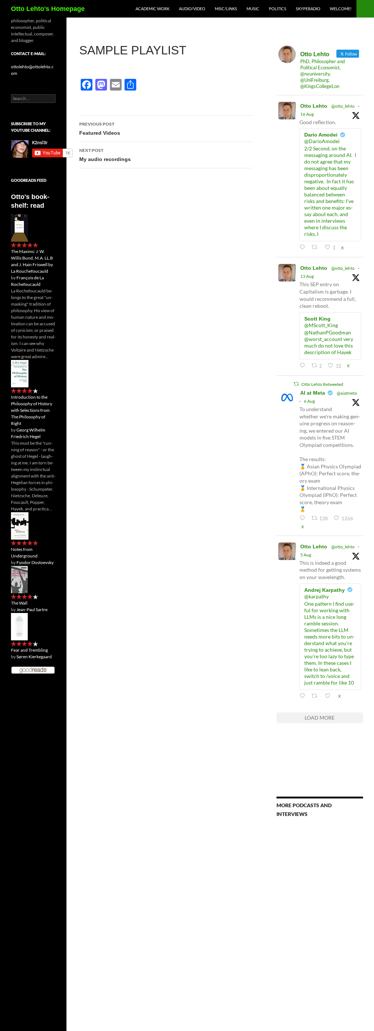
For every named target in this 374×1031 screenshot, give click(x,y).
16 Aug (307, 114)
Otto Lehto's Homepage (48, 8)
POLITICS (277, 8)
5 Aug (305, 554)
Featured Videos (99, 128)
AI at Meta (312, 393)
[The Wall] (19, 579)
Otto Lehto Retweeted (322, 384)
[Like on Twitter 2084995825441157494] (329, 696)
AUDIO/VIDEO (192, 8)
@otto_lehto (343, 106)
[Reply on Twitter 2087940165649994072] (304, 365)
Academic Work (152, 8)
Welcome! (341, 8)
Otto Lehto (313, 106)
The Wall (19, 603)
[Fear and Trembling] (19, 626)
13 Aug (307, 276)
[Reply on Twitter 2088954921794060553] (304, 247)
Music (253, 8)
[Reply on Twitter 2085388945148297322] (304, 518)
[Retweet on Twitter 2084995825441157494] (316, 696)
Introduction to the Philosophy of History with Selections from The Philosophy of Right (31, 410)
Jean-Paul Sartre (31, 609)
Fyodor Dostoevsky (35, 562)
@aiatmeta (347, 393)
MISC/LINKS (226, 8)
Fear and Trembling (29, 650)
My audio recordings (105, 154)
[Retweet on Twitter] (296, 384)
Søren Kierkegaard (34, 656)
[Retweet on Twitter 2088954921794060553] (316, 247)
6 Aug (309, 401)
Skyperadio (308, 8)
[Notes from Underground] (19, 525)
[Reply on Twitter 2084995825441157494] (304, 696)
